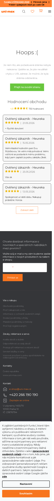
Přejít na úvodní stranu (27, 87)
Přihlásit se (12, 277)
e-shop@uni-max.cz (20, 389)
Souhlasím (25, 493)
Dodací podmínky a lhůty (15, 318)
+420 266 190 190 (23, 395)
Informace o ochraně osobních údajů (21, 314)
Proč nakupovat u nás (14, 310)
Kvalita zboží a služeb (13, 339)
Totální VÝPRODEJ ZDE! (16, 2)
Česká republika (11, 371)
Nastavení (26, 484)
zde (4, 476)
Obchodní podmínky (13, 306)
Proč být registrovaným (14, 326)
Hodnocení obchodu (27, 101)
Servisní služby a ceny (13, 351)
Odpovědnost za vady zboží (16, 343)
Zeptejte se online (19, 400)
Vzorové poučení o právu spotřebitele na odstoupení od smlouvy (23, 356)
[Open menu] (49, 11)
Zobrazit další (27, 210)
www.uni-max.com (12, 375)
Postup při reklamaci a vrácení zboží (21, 347)
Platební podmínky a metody (17, 322)
